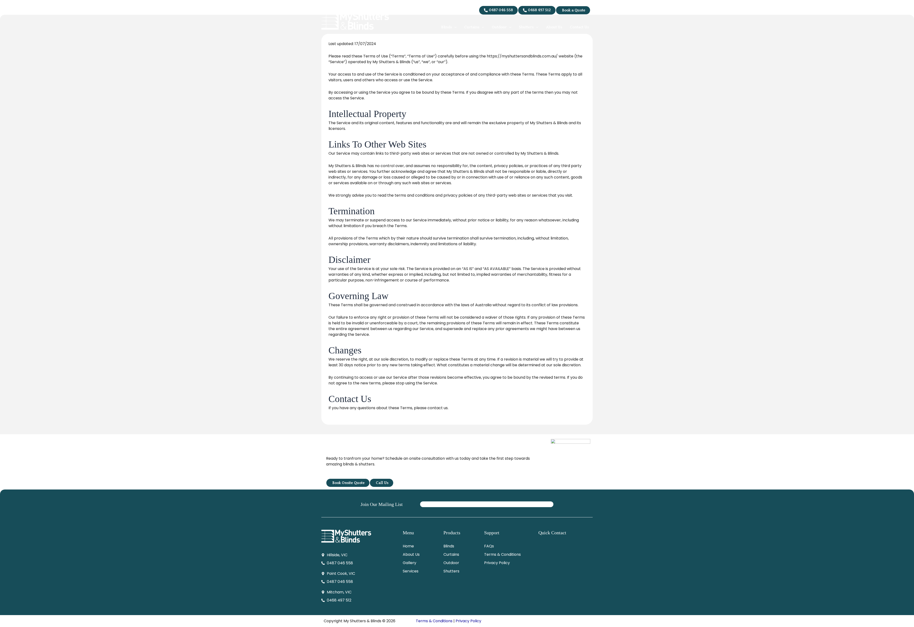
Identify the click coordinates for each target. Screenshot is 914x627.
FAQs (489, 546)
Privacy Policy (497, 563)
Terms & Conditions (502, 554)
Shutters (451, 571)
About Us (411, 554)
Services (410, 571)
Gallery (409, 563)
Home (408, 546)
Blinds (448, 546)
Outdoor (451, 563)
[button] (454, 27)
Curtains (451, 554)
